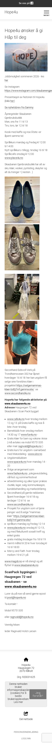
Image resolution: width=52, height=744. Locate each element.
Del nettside (26, 719)
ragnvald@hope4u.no (30, 446)
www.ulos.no (35, 453)
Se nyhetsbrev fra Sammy (19, 107)
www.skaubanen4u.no (17, 403)
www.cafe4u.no (16, 419)
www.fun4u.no (29, 434)
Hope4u (11, 12)
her (6, 80)
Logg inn (26, 738)
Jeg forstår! (38, 694)
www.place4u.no (14, 157)
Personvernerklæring (26, 732)
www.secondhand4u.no (18, 393)
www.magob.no (13, 561)
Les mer (18, 701)
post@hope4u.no (16, 597)
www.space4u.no (16, 461)
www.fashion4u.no (17, 473)
